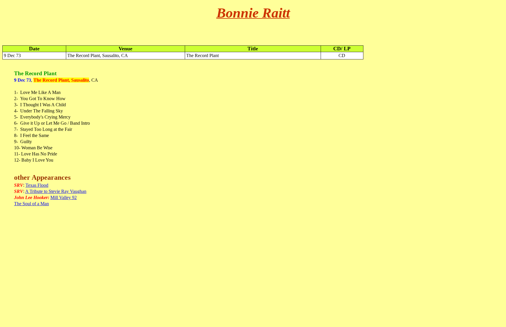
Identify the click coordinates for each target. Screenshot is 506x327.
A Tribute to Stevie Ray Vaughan (55, 191)
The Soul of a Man (31, 203)
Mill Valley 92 (63, 197)
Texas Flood (36, 185)
